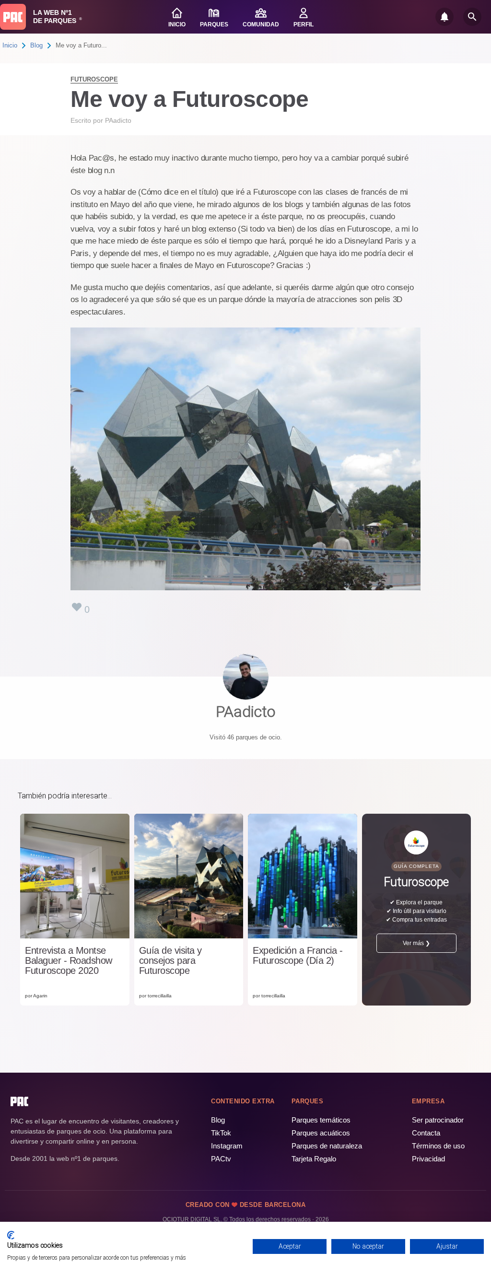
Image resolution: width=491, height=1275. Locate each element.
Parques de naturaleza (327, 1146)
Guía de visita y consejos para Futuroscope (170, 961)
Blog (36, 45)
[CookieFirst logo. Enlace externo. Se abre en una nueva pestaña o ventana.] (10, 1235)
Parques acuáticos (321, 1133)
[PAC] (13, 17)
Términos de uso (438, 1146)
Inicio (9, 45)
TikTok (221, 1133)
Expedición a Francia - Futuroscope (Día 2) (297, 956)
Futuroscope (94, 79)
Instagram (227, 1146)
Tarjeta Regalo (314, 1159)
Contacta (426, 1133)
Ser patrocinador (438, 1120)
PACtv (221, 1159)
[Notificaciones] (444, 17)
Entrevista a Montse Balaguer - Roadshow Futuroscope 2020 (68, 961)
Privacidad (428, 1159)
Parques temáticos (321, 1120)
